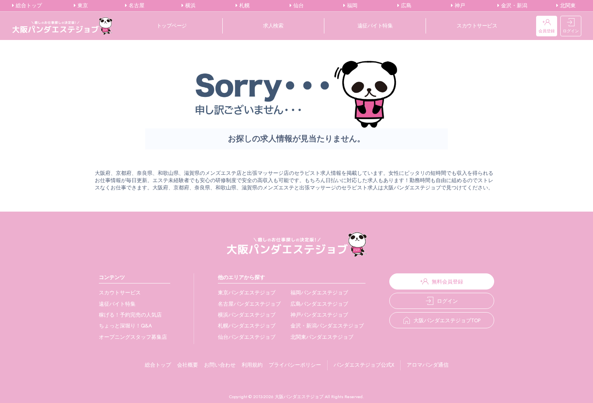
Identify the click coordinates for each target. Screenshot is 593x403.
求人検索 (273, 25)
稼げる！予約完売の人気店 (130, 315)
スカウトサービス (477, 25)
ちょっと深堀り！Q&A (125, 326)
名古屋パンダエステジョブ (249, 304)
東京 (82, 5)
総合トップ (28, 5)
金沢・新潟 (513, 5)
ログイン (571, 31)
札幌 (244, 5)
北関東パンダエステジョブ (321, 337)
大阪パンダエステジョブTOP (446, 320)
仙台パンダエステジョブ (247, 337)
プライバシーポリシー (295, 365)
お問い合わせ (220, 365)
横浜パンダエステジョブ (247, 315)
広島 (405, 5)
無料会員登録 (447, 281)
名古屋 (135, 5)
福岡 (351, 5)
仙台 (298, 5)
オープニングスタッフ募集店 (133, 337)
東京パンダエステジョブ (247, 292)
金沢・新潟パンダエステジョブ (327, 326)
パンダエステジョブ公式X (364, 365)
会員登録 (547, 31)
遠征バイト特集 (375, 25)
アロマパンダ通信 (428, 365)
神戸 (459, 5)
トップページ (172, 25)
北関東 (567, 5)
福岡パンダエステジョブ (319, 292)
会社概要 (187, 365)
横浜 (190, 5)
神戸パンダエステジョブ (319, 315)
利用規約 (252, 365)
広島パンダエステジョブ (319, 304)
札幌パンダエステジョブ (247, 326)
